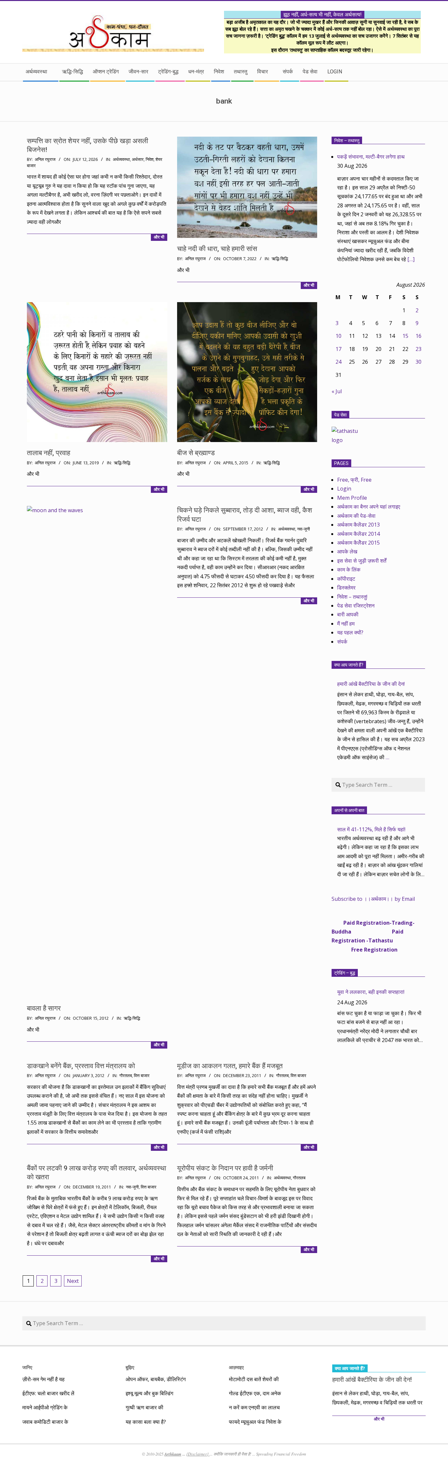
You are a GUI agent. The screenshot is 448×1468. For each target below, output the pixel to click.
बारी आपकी (347, 614)
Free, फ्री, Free (354, 479)
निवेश (149, 159)
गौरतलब (125, 1075)
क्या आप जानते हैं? (348, 664)
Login (344, 488)
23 (418, 349)
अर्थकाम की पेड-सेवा (356, 515)
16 (418, 335)
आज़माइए (236, 1367)
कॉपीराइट (346, 578)
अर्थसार (138, 159)
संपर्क (342, 641)
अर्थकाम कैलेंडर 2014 (358, 533)
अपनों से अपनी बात (349, 810)
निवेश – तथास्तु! (352, 596)
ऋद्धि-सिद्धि (280, 258)
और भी (159, 237)
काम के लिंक (348, 569)
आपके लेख (347, 551)
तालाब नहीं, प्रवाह (48, 453)
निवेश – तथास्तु (346, 140)
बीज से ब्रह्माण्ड (196, 453)
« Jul (337, 391)
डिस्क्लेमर (346, 587)
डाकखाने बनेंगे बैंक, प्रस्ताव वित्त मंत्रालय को (81, 1066)
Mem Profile (352, 497)
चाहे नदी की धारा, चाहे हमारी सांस (217, 249)
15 (405, 335)
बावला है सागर (44, 1008)
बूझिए (130, 1367)
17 (338, 349)
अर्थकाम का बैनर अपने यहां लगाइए (368, 506)
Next (73, 1280)
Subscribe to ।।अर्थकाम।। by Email (373, 898)
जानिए (27, 1367)
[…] (411, 259)
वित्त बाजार (142, 1075)
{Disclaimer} (198, 1454)
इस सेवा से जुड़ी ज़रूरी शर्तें (361, 560)
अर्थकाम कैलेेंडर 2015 (358, 542)
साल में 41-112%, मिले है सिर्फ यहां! (371, 829)
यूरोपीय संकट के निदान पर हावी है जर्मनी (225, 1168)
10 (338, 335)
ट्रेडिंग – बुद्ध (344, 972)
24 (338, 361)
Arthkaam (172, 1454)
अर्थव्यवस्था (121, 159)
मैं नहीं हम (346, 623)
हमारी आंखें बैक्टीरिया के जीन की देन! (371, 683)
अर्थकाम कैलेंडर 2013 (358, 524)
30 (418, 361)
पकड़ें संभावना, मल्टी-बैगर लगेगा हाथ (371, 156)
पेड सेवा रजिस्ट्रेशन (356, 605)
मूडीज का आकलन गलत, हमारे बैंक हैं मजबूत (230, 1066)
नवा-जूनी (303, 529)
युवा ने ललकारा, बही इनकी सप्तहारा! (370, 991)
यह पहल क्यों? (350, 632)
